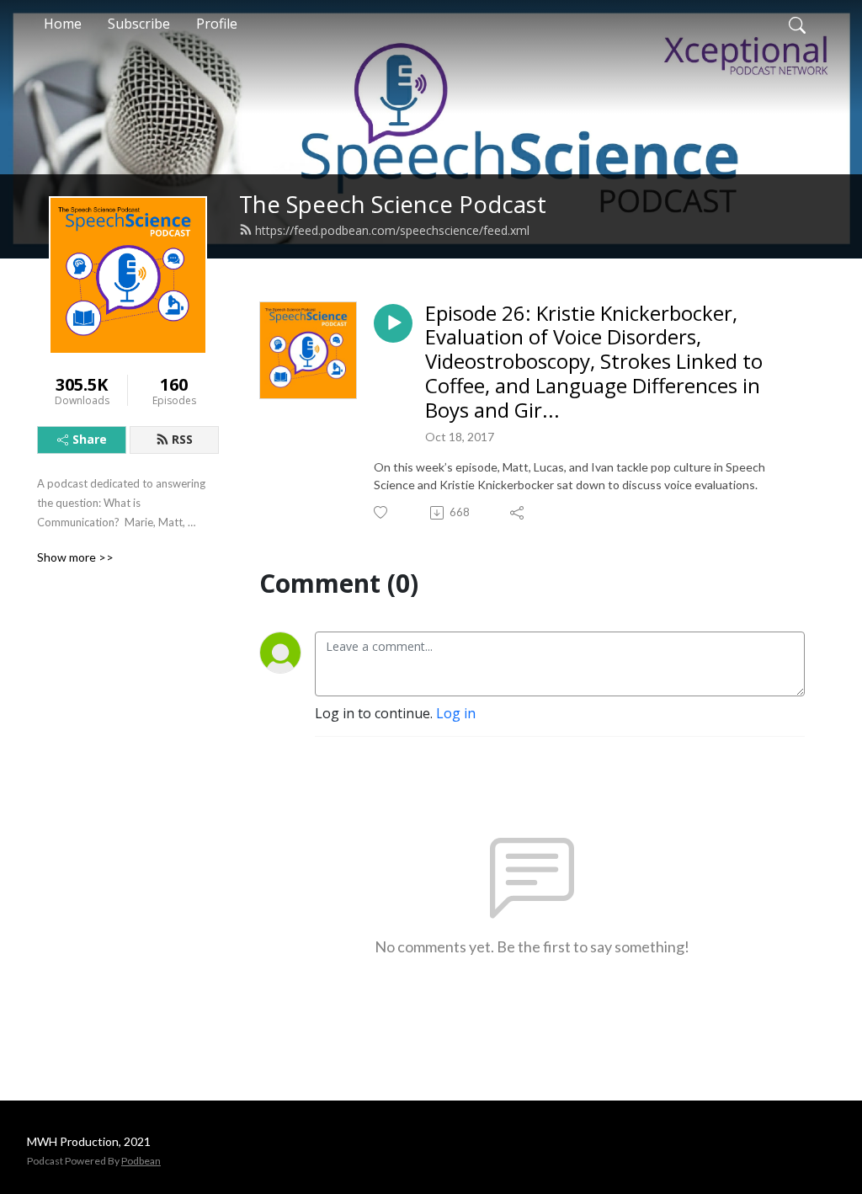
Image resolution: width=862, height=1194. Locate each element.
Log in (456, 713)
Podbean (141, 1160)
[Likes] (381, 512)
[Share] (518, 512)
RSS (182, 439)
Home (63, 23)
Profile (216, 23)
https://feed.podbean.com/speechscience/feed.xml (392, 230)
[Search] (797, 23)
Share (89, 439)
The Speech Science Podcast (392, 204)
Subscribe (139, 23)
